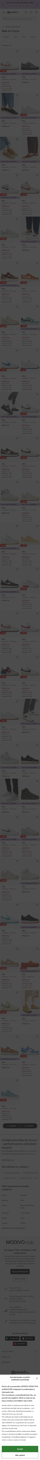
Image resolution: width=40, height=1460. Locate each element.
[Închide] (37, 1378)
